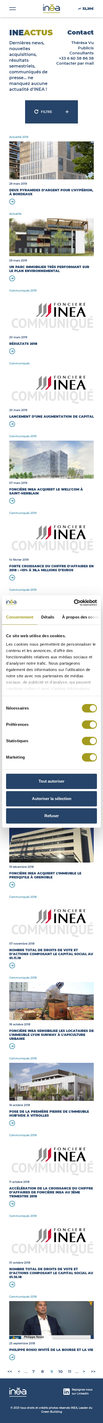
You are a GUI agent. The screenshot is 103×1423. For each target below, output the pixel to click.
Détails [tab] (47, 617)
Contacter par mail (75, 63)
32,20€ (88, 9)
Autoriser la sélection (51, 798)
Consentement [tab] (19, 617)
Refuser (51, 815)
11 (69, 1371)
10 (60, 1371)
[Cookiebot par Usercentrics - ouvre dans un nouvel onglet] (74, 602)
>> (93, 1371)
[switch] (89, 724)
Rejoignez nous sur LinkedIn (82, 1391)
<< (9, 1371)
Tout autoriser (51, 781)
